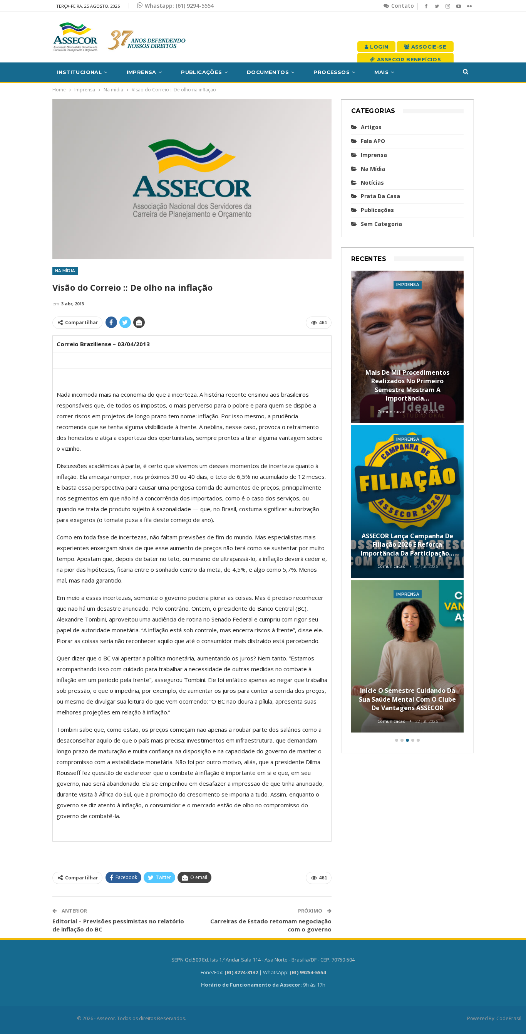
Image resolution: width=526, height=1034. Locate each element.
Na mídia (65, 270)
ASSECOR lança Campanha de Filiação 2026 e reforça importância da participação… (407, 544)
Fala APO (373, 141)
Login (378, 47)
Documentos (268, 72)
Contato (402, 5)
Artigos (371, 127)
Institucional (79, 72)
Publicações (201, 72)
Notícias (372, 182)
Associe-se (428, 47)
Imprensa (141, 72)
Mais (381, 72)
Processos (331, 72)
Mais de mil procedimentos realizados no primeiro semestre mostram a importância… (407, 385)
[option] (407, 503)
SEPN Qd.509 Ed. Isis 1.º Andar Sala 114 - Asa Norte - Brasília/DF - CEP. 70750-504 (263, 959)
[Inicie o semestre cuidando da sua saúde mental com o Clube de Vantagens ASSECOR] (407, 656)
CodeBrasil (508, 1018)
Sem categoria (381, 223)
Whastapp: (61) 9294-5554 (179, 5)
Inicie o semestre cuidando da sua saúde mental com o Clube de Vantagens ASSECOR (407, 699)
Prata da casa (380, 196)
